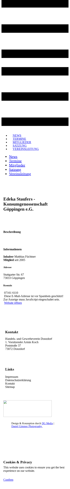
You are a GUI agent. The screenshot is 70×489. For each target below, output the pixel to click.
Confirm (8, 479)
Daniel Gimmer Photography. (27, 426)
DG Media (47, 423)
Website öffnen (13, 302)
